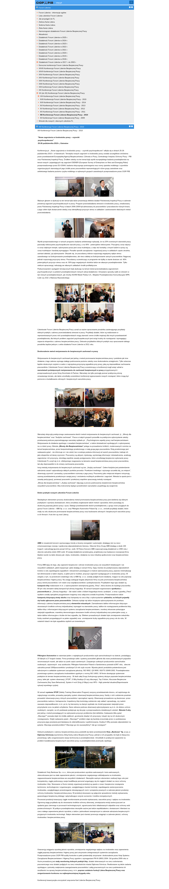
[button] (131, 2)
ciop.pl (59, 3)
